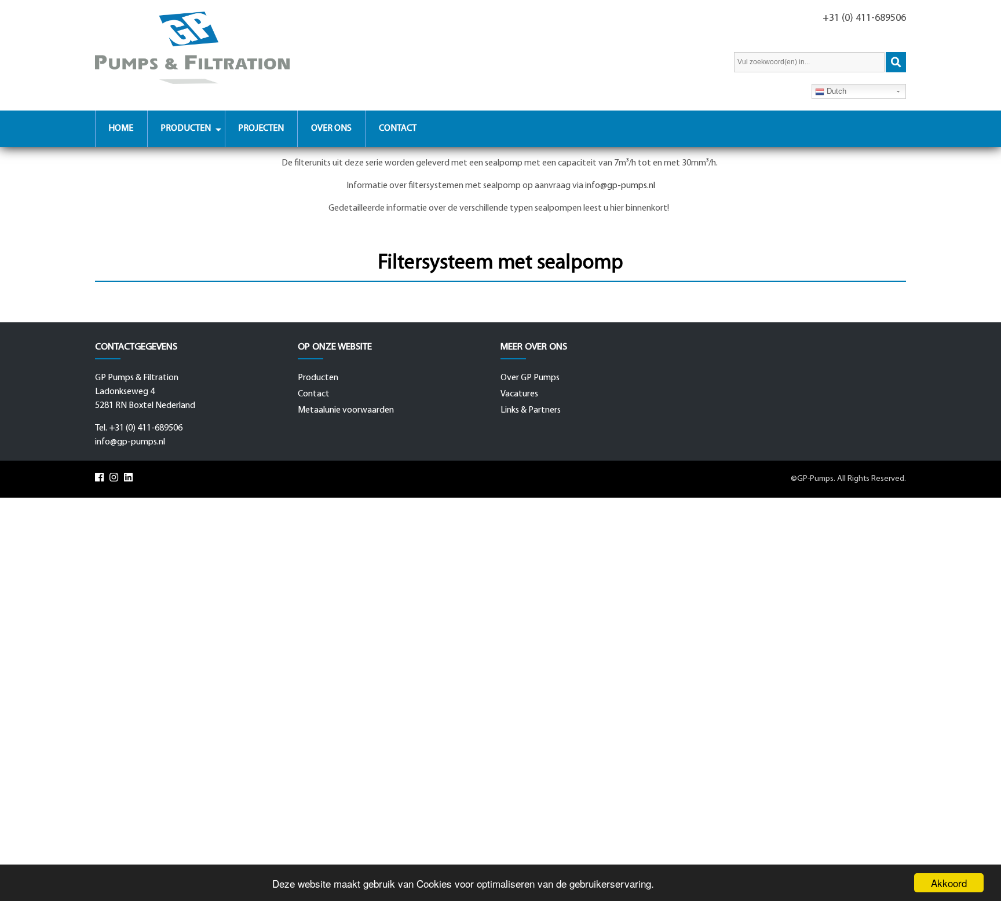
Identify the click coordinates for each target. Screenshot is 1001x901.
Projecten (261, 128)
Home (120, 128)
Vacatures (519, 394)
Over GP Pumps (530, 378)
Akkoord (949, 883)
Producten (185, 128)
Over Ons (331, 128)
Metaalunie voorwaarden (346, 410)
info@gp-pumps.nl (620, 185)
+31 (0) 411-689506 (864, 18)
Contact (398, 128)
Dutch (835, 91)
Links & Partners (530, 410)
